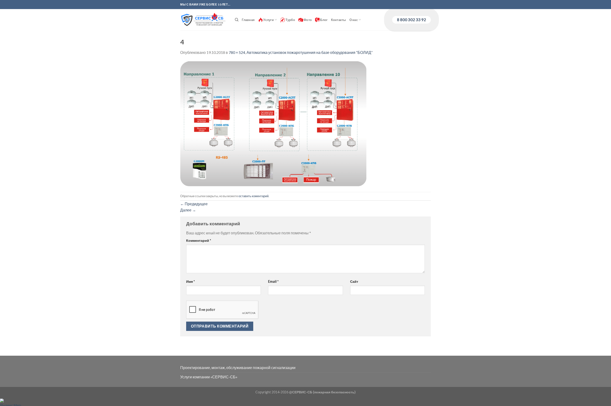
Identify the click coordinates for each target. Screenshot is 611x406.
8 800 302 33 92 (411, 19)
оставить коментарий (253, 196)
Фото (307, 20)
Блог (323, 20)
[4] (273, 123)
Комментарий (198, 240)
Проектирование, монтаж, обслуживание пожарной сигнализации (237, 367)
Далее (188, 210)
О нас (353, 20)
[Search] (236, 19)
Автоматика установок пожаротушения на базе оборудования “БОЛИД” (310, 52)
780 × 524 (237, 52)
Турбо (290, 20)
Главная (248, 20)
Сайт (354, 281)
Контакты (338, 20)
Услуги (268, 20)
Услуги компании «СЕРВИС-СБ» (208, 377)
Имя (190, 281)
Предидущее (194, 203)
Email (273, 281)
